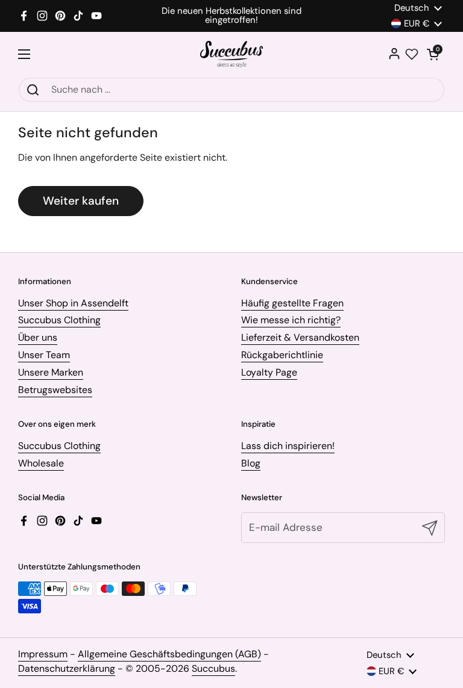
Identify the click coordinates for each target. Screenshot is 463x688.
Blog (250, 463)
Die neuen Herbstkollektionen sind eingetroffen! (231, 16)
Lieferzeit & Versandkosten (300, 337)
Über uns (37, 337)
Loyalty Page (269, 372)
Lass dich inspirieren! (288, 445)
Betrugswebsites (55, 389)
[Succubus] (231, 54)
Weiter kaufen (81, 200)
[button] (433, 54)
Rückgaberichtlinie (282, 355)
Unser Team (44, 355)
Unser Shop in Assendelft (73, 303)
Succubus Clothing (59, 320)
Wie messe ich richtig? (291, 320)
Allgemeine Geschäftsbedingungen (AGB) (169, 654)
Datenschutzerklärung (66, 668)
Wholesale (41, 463)
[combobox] (231, 90)
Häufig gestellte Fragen (292, 303)
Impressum (43, 654)
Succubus (213, 668)
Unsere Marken (50, 372)
